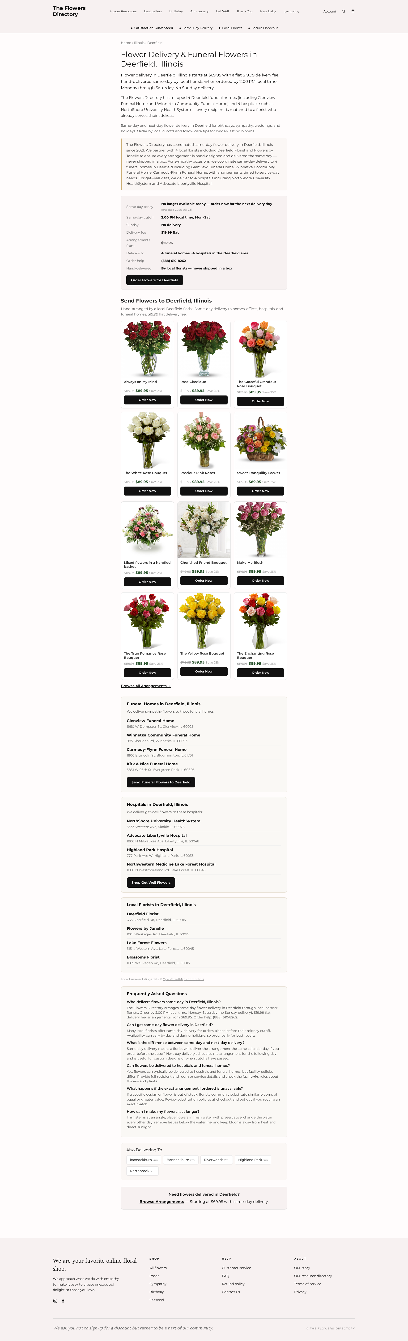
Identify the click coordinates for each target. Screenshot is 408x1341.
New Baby (268, 11)
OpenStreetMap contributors (183, 979)
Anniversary (199, 11)
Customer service (236, 1268)
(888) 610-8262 (173, 261)
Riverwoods (216, 1160)
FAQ (225, 1276)
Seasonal (156, 1300)
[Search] (343, 11)
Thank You (245, 11)
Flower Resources (123, 11)
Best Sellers (153, 11)
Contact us (231, 1292)
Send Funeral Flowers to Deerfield (161, 782)
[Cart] (353, 11)
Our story (302, 1268)
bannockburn (144, 1160)
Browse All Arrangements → (146, 686)
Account (329, 11)
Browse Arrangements (162, 1201)
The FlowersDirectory (69, 11)
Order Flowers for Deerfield (154, 280)
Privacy (300, 1292)
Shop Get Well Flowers (151, 882)
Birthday (176, 11)
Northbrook (142, 1171)
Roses (154, 1276)
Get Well (222, 11)
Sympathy (291, 11)
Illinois (139, 43)
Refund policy (233, 1284)
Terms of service (307, 1284)
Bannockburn (181, 1160)
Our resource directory (313, 1276)
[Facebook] (63, 1301)
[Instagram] (55, 1301)
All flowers (158, 1268)
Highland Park (253, 1160)
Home (126, 43)
